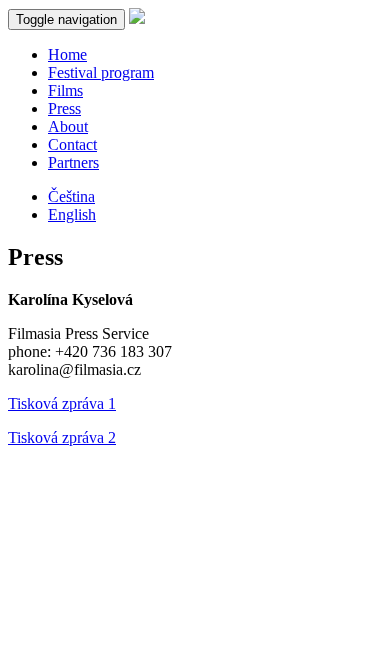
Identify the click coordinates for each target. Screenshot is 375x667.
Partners (73, 162)
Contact (72, 144)
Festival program (101, 72)
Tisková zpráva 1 (62, 403)
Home (67, 54)
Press (64, 108)
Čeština (71, 196)
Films (65, 90)
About (68, 126)
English (72, 214)
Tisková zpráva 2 (62, 437)
